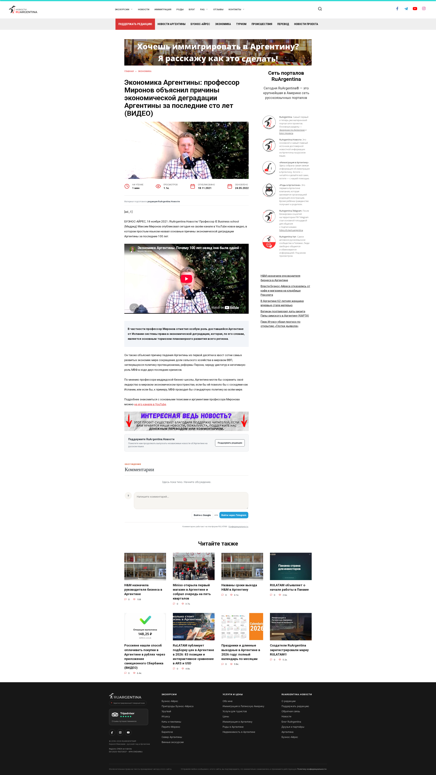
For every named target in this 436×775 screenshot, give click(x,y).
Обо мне (227, 701)
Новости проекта (306, 24)
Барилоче (167, 731)
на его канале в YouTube (150, 404)
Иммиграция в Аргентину (237, 721)
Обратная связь (291, 711)
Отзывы (218, 9)
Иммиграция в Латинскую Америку (243, 706)
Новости (143, 9)
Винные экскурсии (173, 742)
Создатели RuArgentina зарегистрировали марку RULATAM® (289, 650)
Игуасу (166, 716)
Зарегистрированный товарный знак (129, 703)
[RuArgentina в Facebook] (112, 732)
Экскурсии (122, 9)
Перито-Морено (171, 726)
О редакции (288, 701)
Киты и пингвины (171, 721)
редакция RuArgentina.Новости (163, 201)
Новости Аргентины (171, 24)
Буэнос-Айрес (200, 24)
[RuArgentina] (125, 697)
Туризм (241, 24)
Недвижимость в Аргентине (239, 731)
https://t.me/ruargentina (291, 230)
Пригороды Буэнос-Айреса (177, 706)
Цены (226, 716)
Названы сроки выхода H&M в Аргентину (239, 587)
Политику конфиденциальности (311, 769)
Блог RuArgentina (291, 721)
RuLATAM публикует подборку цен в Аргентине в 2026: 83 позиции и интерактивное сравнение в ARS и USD (193, 654)
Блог (192, 9)
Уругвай (166, 711)
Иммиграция (162, 9)
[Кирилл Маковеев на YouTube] (128, 732)
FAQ (202, 9)
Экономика (223, 24)
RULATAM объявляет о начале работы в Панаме (289, 587)
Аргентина (287, 731)
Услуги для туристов (235, 711)
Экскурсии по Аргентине (292, 129)
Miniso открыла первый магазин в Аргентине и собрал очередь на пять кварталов (192, 592)
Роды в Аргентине (233, 726)
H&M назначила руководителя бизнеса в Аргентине (143, 589)
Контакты (235, 9)
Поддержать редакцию (135, 24)
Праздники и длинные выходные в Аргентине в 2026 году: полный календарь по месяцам (240, 652)
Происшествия (262, 24)
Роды (180, 9)
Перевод (283, 24)
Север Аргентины (172, 737)
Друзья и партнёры (293, 726)
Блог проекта (286, 133)
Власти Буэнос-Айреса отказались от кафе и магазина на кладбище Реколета (285, 290)
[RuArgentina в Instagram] (120, 732)
